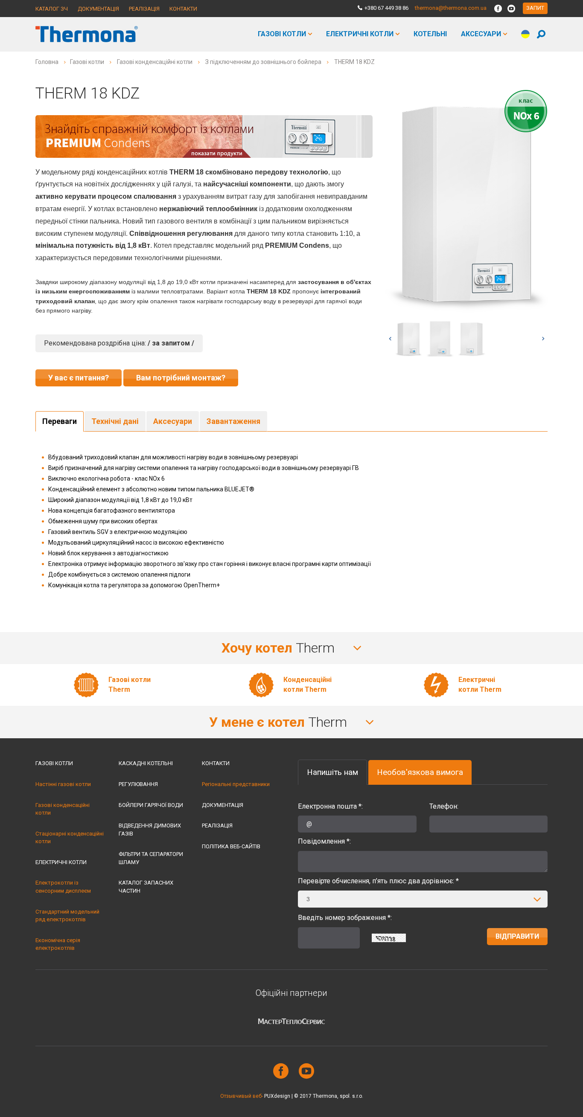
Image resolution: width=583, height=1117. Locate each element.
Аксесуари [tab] (172, 421)
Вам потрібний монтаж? (180, 377)
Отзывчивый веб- (241, 1096)
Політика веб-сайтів (231, 846)
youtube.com (304, 1071)
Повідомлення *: (324, 841)
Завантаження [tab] (233, 421)
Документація (98, 9)
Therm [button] (280, 648)
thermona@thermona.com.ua (451, 8)
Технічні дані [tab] (115, 421)
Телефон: (443, 806)
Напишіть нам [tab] (332, 772)
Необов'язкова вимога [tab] (420, 772)
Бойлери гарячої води (151, 805)
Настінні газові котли (63, 784)
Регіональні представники (236, 784)
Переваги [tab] (59, 421)
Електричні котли (360, 34)
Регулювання (138, 784)
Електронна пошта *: (330, 806)
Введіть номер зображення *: (345, 918)
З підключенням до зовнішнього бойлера (263, 61)
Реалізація (144, 9)
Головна (46, 61)
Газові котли (282, 34)
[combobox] (423, 899)
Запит (535, 8)
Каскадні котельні (146, 763)
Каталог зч (51, 9)
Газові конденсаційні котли (154, 61)
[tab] (291, 648)
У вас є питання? (78, 377)
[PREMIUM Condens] (204, 136)
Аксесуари (481, 34)
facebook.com (278, 1071)
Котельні (430, 34)
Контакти (183, 9)
